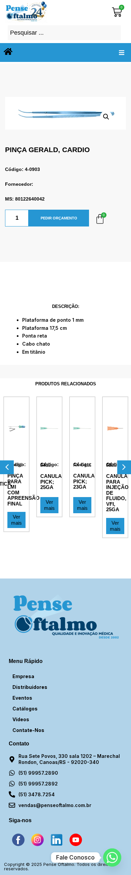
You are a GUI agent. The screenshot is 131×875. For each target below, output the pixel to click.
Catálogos (25, 708)
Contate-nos (28, 730)
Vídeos (20, 719)
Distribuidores (29, 687)
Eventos (22, 698)
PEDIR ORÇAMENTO (59, 218)
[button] (122, 52)
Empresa (23, 676)
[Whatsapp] (112, 857)
